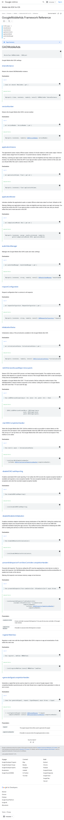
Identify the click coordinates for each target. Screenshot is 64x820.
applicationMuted (8, 197)
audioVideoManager (9, 246)
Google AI (4, 802)
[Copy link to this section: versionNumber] (15, 107)
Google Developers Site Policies (47, 749)
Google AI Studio (47, 770)
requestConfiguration (10, 287)
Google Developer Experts (9, 767)
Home (3, 13)
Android (45, 762)
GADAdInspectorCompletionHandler (43, 606)
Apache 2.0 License (24, 749)
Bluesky (25, 765)
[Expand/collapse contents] (11, 26)
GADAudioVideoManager (45, 277)
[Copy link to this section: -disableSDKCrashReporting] (24, 472)
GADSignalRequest (32, 713)
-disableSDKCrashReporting (12, 471)
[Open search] (43, 2)
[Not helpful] (61, 13)
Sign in (60, 2)
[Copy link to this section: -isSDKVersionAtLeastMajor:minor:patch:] (34, 368)
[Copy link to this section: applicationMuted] (16, 197)
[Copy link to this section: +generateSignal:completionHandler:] (31, 678)
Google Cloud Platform (8, 800)
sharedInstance (8, 66)
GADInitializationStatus (40, 359)
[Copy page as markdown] (9, 21)
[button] (32, 42)
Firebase (45, 767)
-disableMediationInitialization (13, 516)
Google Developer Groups (8, 765)
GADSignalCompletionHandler (35, 714)
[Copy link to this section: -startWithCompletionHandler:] (26, 423)
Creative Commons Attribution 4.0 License (47, 747)
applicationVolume (9, 147)
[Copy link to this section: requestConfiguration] (20, 287)
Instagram (25, 767)
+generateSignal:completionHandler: (15, 678)
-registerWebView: (9, 635)
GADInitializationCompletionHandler (26, 462)
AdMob (15, 2)
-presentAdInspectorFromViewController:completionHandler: (25, 563)
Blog (24, 762)
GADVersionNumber (32, 138)
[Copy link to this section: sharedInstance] (15, 66)
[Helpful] (58, 13)
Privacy (9, 812)
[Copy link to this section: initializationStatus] (17, 328)
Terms (3, 812)
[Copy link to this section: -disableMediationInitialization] (25, 516)
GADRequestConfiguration (46, 318)
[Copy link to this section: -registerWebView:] (18, 635)
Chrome (45, 765)
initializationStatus (8, 327)
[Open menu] (2, 2)
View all (45, 781)
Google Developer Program (9, 762)
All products (5, 805)
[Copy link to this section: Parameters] (10, 616)
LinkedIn (25, 770)
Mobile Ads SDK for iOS (11, 7)
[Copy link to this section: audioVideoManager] (18, 246)
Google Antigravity (48, 773)
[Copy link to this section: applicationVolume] (17, 147)
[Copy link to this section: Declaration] (10, 76)
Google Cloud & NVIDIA (8, 773)
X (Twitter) (25, 773)
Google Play (46, 778)
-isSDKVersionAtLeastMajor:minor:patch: (17, 368)
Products (9, 13)
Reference (35, 13)
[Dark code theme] (60, 51)
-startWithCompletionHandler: (13, 423)
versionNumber (8, 106)
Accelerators (5, 770)
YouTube (25, 775)
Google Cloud (46, 775)
